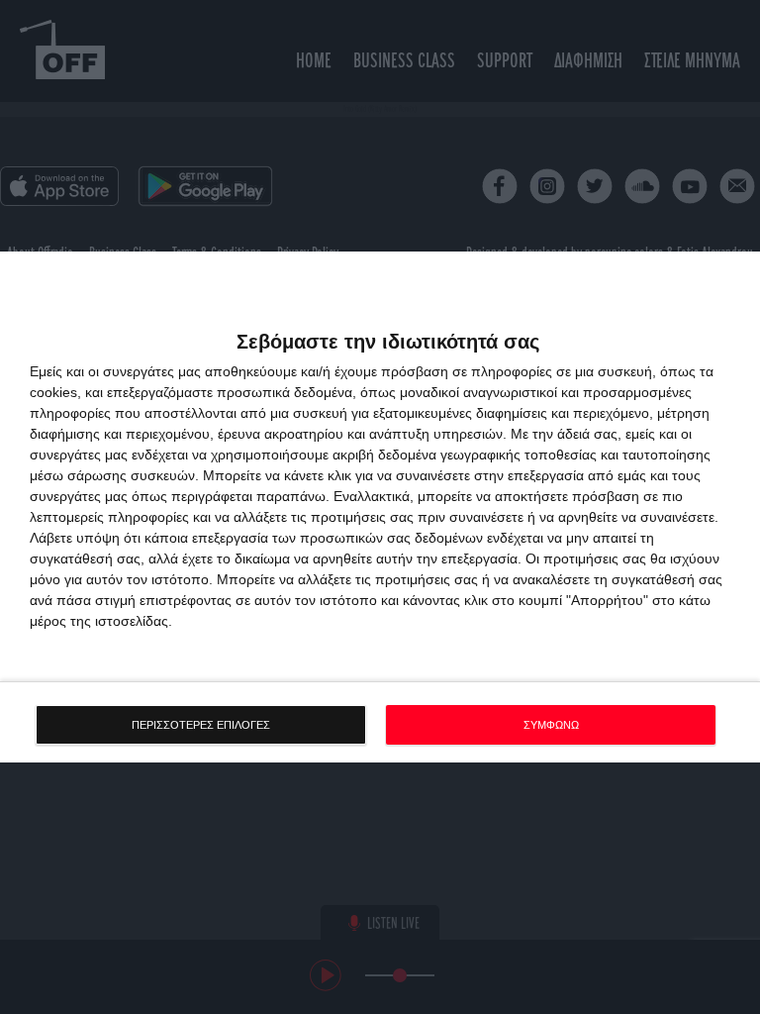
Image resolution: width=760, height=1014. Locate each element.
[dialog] (380, 507)
